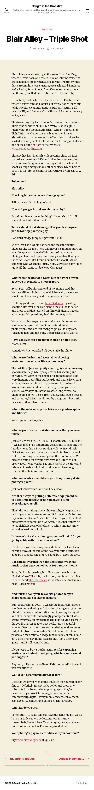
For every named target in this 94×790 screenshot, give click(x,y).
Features (47, 29)
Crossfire (39, 48)
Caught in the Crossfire (47, 6)
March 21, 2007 (58, 48)
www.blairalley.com (28, 740)
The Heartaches (38, 580)
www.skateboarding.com (27, 148)
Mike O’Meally (54, 303)
